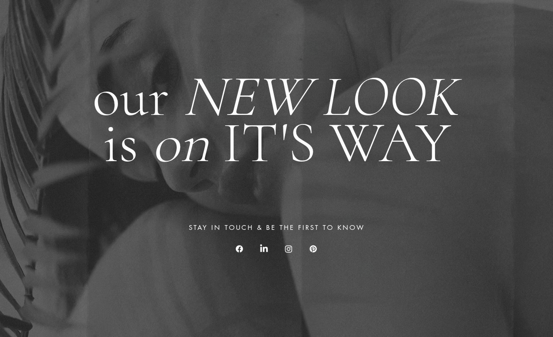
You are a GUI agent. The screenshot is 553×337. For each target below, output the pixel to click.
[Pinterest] (313, 249)
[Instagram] (288, 249)
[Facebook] (239, 249)
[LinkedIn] (264, 249)
